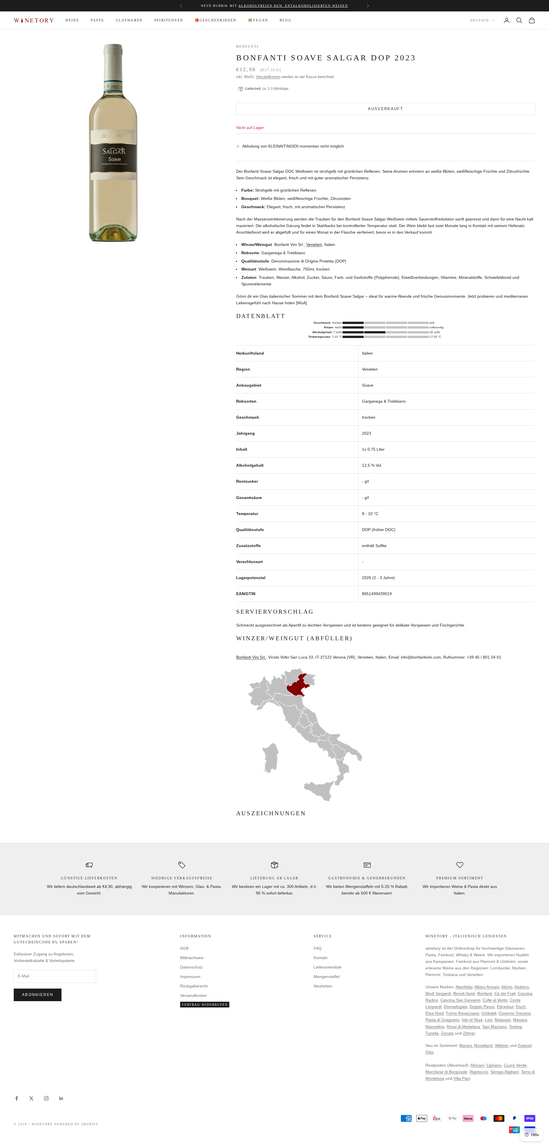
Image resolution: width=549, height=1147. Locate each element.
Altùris (506, 987)
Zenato (447, 1033)
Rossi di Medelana (463, 1026)
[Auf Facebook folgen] (16, 1098)
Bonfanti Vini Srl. (251, 657)
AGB (184, 948)
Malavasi (503, 1019)
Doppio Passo (482, 1006)
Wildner (502, 1045)
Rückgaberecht (194, 986)
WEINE (72, 20)
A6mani (477, 1065)
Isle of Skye (472, 1019)
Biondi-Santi (464, 993)
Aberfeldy (463, 987)
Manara (520, 1019)
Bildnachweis (192, 957)
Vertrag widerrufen (205, 1004)
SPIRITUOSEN (168, 20)
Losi (488, 1019)
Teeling (515, 1026)
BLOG (286, 20)
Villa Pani (461, 1078)
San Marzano (494, 1026)
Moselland (483, 1045)
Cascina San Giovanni (460, 1000)
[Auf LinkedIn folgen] (61, 1098)
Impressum (190, 976)
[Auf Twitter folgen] (31, 1098)
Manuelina (434, 1026)
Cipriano (494, 1065)
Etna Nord (434, 1013)
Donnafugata (455, 1006)
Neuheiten (323, 986)
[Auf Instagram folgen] (46, 1098)
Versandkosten (268, 77)
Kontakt (320, 957)
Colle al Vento (495, 1000)
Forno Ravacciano (462, 1013)
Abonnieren (37, 995)
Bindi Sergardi (438, 993)
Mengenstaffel (233, 5)
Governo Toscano (515, 1013)
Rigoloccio (479, 1072)
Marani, (466, 1045)
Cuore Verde (515, 1065)
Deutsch (479, 20)
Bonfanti (247, 47)
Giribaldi (489, 1013)
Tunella (432, 1033)
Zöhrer (469, 1033)
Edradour (505, 1006)
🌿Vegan (258, 20)
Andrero (521, 987)
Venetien (314, 244)
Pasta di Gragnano (442, 1019)
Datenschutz (191, 967)
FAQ (318, 948)
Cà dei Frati (505, 993)
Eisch (521, 1006)
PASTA (97, 20)
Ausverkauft (385, 109)
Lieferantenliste (327, 967)
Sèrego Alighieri (504, 1072)
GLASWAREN (129, 20)
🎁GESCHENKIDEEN (215, 20)
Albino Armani (486, 987)
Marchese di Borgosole (446, 1072)
